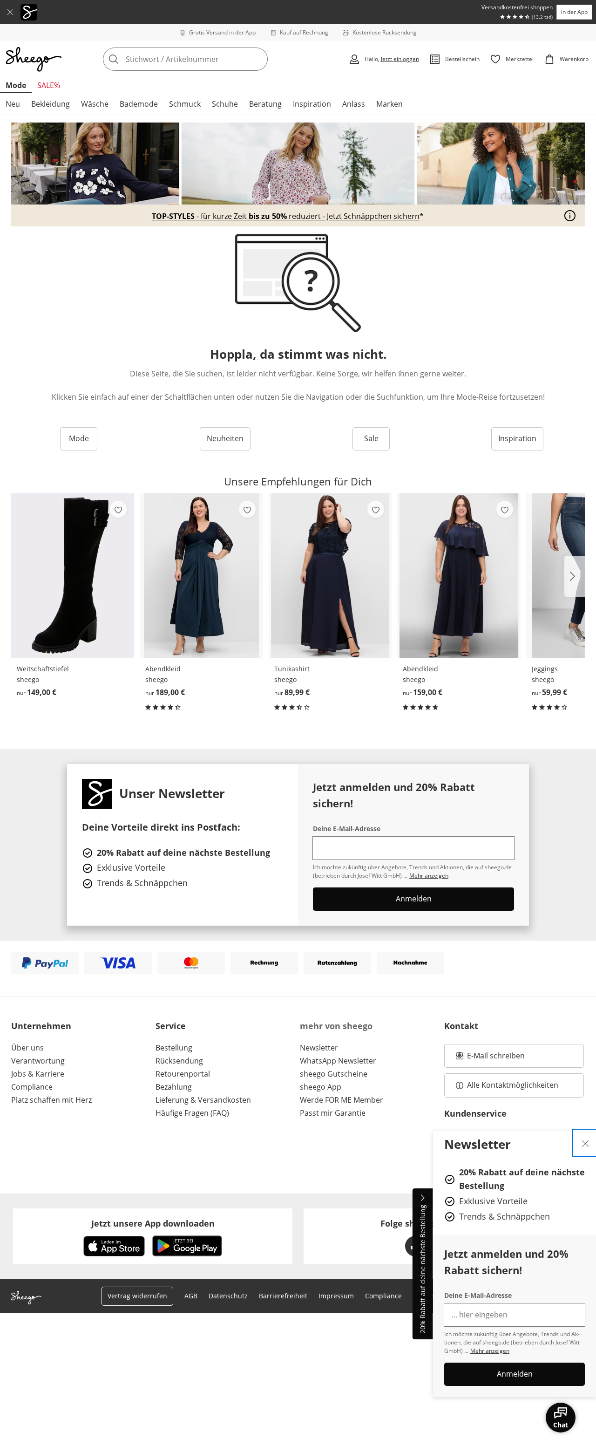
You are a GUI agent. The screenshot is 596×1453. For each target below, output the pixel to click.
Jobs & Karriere (37, 1074)
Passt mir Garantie (333, 1113)
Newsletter (319, 1048)
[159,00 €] (458, 575)
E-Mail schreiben (490, 1058)
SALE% (48, 85)
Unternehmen (41, 1025)
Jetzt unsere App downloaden (153, 1223)
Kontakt (461, 1025)
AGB (190, 1295)
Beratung (265, 104)
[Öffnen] (569, 215)
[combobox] (205, 59)
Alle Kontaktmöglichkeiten (512, 1085)
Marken (389, 104)
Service (171, 1025)
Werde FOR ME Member (341, 1100)
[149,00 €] (72, 575)
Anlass (353, 104)
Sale (371, 438)
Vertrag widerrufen (137, 1295)
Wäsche (94, 104)
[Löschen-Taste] (258, 59)
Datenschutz (228, 1295)
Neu (13, 104)
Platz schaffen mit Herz (51, 1100)
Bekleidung (50, 104)
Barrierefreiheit (283, 1295)
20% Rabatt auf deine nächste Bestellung (422, 1269)
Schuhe (225, 104)
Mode (16, 85)
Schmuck (185, 104)
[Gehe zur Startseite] (33, 59)
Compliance (32, 1087)
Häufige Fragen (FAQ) (192, 1113)
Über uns (27, 1048)
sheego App (320, 1087)
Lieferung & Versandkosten (203, 1100)
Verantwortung (38, 1061)
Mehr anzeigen (489, 1351)
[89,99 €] (330, 575)
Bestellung (174, 1048)
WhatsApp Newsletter (338, 1061)
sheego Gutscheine (333, 1074)
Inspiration (312, 104)
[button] (574, 576)
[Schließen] (10, 12)
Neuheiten (225, 438)
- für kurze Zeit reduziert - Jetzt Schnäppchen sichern (286, 216)
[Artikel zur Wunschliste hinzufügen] (118, 509)
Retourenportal (183, 1074)
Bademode (139, 104)
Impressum (336, 1295)
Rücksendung (179, 1061)
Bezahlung (174, 1087)
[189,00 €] (201, 575)
